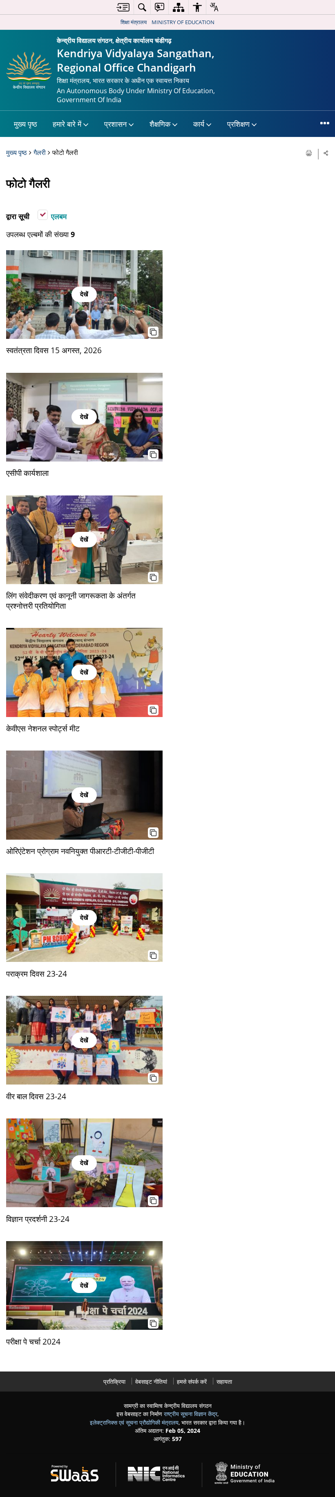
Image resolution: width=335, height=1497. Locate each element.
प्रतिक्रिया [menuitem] (114, 1381)
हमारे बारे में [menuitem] (67, 124)
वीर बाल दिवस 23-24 (36, 1096)
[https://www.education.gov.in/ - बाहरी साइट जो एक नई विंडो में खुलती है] (249, 1472)
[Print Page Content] (309, 152)
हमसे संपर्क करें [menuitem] (192, 1381)
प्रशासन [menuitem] (115, 124)
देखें (84, 294)
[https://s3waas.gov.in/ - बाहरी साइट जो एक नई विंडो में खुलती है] (79, 1471)
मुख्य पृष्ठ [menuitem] (25, 124)
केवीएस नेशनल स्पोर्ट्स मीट (43, 728)
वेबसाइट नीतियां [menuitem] (151, 1381)
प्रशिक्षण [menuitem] (238, 124)
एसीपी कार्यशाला (27, 472)
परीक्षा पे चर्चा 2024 (33, 1341)
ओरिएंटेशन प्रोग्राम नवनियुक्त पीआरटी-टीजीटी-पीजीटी (80, 850)
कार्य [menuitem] (198, 124)
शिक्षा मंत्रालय (134, 22)
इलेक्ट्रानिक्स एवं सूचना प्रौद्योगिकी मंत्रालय (134, 1422)
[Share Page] (326, 152)
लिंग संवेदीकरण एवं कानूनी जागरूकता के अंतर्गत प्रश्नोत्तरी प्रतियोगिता (71, 600)
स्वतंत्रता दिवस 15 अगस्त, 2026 (54, 350)
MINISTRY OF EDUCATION (183, 22)
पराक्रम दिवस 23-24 (36, 973)
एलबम (59, 216)
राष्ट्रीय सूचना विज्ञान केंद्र (190, 1414)
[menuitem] (123, 7)
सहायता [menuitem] (224, 1381)
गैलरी (40, 152)
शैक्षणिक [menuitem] (160, 124)
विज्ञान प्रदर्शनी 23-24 (37, 1218)
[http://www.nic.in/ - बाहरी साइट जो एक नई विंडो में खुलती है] (161, 1472)
